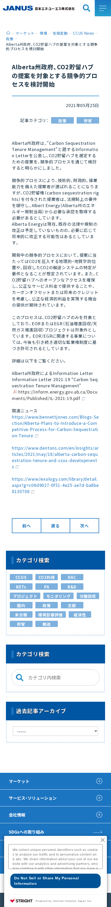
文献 (72, 605)
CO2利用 (46, 577)
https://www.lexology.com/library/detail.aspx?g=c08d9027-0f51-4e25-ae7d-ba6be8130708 (55, 485)
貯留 (88, 120)
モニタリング (58, 596)
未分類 (21, 614)
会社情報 (17, 815)
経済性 (80, 614)
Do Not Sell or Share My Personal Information (46, 881)
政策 (62, 120)
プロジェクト (25, 596)
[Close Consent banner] (103, 840)
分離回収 (88, 596)
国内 (21, 605)
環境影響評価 (50, 614)
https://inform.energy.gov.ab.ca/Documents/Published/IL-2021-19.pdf (55, 395)
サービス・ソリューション (33, 798)
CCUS (21, 577)
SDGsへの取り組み (26, 832)
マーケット (19, 781)
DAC (72, 577)
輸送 (47, 624)
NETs (21, 586)
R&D (72, 586)
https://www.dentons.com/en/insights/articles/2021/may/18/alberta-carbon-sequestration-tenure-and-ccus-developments (55, 457)
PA (46, 586)
